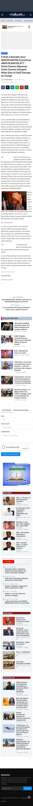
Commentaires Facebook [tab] (21, 410)
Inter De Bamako (19, 527)
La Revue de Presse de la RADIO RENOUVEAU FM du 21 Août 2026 (17, 602)
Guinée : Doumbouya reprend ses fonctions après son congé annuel (23, 716)
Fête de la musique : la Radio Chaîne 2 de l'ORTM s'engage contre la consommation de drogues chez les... (22, 394)
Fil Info (3, 21)
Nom (2, 416)
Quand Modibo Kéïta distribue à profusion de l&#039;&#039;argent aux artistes (16, 301)
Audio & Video (28, 21)
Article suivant (15, 305)
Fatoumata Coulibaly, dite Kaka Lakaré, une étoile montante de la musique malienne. (21, 326)
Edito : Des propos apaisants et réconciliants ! (22, 534)
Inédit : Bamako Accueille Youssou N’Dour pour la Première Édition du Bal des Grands (22, 340)
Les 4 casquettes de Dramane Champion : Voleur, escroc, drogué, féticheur (16, 308)
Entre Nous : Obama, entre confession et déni (22, 619)
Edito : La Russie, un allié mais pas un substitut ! (23, 499)
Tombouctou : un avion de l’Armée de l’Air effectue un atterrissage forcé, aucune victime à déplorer (23, 729)
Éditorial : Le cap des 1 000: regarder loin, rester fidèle (23, 524)
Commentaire (5, 432)
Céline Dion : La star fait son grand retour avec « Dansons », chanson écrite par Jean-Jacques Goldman (22, 366)
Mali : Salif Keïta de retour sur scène (21, 352)
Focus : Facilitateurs (23, 652)
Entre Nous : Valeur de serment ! (23, 643)
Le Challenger (19, 623)
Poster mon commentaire (10, 454)
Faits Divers (18, 21)
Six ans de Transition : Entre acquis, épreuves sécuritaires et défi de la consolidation (22, 631)
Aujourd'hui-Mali (19, 693)
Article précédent (17, 297)
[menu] (2, 15)
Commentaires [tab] (6, 410)
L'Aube (17, 654)
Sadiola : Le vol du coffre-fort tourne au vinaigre (15, 594)
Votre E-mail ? (5, 424)
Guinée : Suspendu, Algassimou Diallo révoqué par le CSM (16, 587)
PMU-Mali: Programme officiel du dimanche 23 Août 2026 (16, 579)
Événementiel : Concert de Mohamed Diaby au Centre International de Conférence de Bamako (22, 380)
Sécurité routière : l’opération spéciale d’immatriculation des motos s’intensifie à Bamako (15, 571)
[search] (30, 15)
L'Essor (16, 355)
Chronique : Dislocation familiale (23, 663)
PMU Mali (10, 21)
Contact (3, 801)
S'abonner (27, 788)
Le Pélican (18, 503)
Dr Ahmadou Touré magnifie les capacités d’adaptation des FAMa (23, 511)
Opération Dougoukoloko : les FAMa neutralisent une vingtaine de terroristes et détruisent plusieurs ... (23, 745)
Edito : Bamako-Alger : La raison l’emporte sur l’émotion (21, 545)
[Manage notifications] (29, 797)
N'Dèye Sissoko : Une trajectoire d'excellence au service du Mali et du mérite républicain (22, 687)
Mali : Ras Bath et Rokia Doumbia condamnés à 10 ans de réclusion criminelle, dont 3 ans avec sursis (22, 702)
